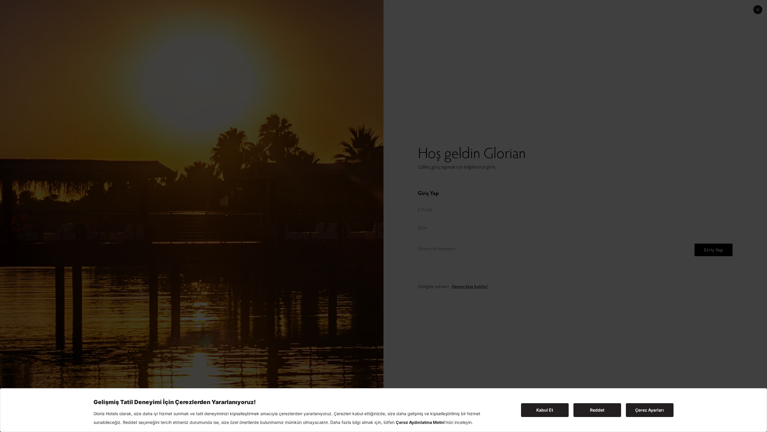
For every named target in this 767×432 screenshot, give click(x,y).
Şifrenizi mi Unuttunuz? (437, 248)
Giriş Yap (713, 250)
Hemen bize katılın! (470, 286)
